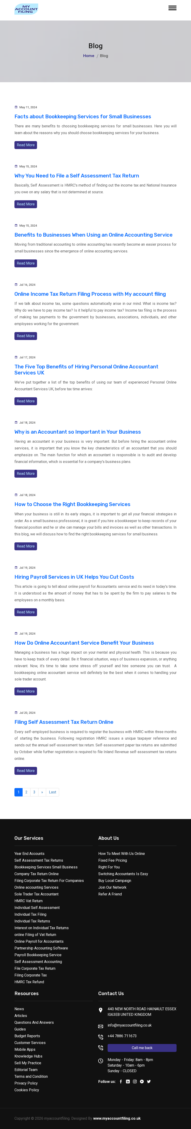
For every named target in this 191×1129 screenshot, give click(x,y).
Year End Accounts (29, 853)
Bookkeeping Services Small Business (46, 867)
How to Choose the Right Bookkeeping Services (72, 504)
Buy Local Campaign (114, 880)
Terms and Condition (31, 1076)
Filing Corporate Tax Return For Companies (49, 880)
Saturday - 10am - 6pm (126, 1065)
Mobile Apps (24, 1049)
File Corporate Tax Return (34, 968)
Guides (20, 1029)
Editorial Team (26, 1070)
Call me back (142, 1048)
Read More (26, 145)
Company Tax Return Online (36, 874)
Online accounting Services (36, 887)
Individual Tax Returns (32, 921)
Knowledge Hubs (28, 1056)
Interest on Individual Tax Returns (41, 928)
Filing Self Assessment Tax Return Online (63, 722)
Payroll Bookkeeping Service (37, 955)
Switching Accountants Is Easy (123, 874)
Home (88, 55)
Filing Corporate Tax (30, 975)
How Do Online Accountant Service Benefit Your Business (84, 643)
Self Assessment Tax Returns (38, 860)
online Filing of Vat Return (35, 934)
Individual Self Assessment (37, 907)
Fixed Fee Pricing (112, 860)
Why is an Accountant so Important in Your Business (77, 432)
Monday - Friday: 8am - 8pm (130, 1060)
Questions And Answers (34, 1022)
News (19, 1009)
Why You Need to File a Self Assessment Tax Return (76, 176)
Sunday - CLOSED (122, 1071)
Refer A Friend (110, 894)
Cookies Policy (26, 1090)
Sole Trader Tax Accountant (36, 894)
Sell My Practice (27, 1063)
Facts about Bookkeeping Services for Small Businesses (82, 116)
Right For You (109, 867)
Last (52, 792)
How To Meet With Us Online (121, 853)
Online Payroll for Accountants (39, 941)
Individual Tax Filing (30, 914)
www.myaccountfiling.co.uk (117, 1118)
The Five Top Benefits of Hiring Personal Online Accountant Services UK (86, 370)
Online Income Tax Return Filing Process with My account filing (90, 294)
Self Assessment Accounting (38, 961)
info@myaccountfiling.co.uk (130, 1025)
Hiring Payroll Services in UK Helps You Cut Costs (74, 577)
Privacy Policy (26, 1083)
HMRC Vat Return (28, 901)
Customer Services (30, 1043)
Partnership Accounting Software (41, 948)
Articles (20, 1015)
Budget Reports (27, 1036)
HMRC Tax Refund (29, 982)
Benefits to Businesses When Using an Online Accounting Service (93, 235)
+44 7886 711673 (122, 1036)
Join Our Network (112, 887)
